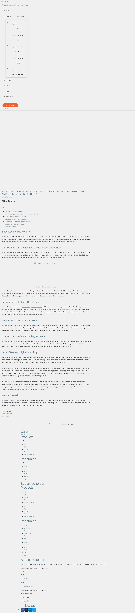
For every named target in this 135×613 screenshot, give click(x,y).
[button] (67, 440)
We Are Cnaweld (11, 226)
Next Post (5, 416)
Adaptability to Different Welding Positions (18, 221)
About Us (27, 469)
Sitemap (26, 476)
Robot (26, 452)
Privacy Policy (28, 586)
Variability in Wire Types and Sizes (16, 219)
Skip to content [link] (4, 1)
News (4, 197)
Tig (25, 447)
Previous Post (7, 413)
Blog (25, 471)
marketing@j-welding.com (11, 102)
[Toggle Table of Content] (3, 207)
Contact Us (27, 474)
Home (26, 466)
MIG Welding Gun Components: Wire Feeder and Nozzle (22, 214)
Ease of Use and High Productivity (16, 224)
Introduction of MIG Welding (14, 211)
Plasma (26, 449)
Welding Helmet (29, 454)
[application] (11, 16)
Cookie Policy (28, 579)
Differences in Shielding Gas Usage (16, 216)
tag (25, 479)
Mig (25, 444)
